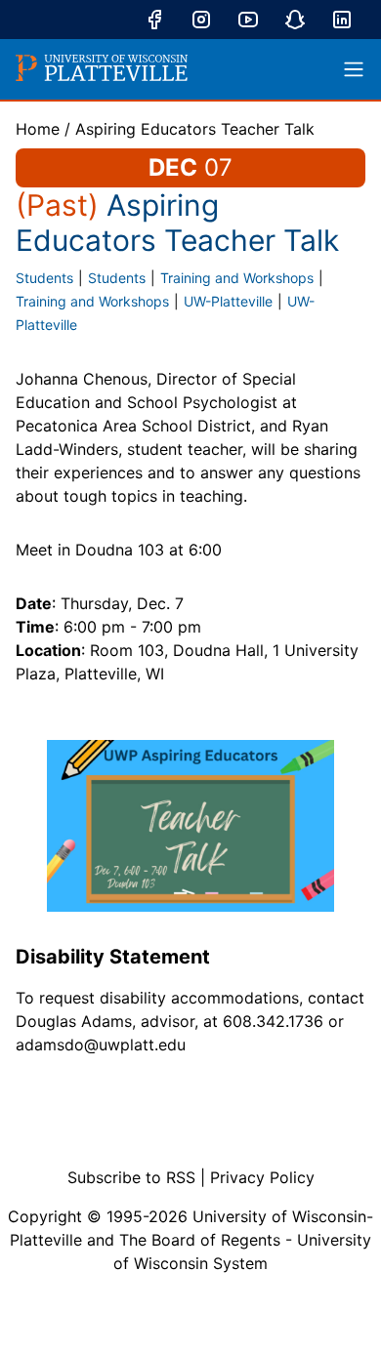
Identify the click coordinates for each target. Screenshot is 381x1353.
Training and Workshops (237, 277)
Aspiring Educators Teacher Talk (195, 129)
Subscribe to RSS (131, 1177)
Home (38, 129)
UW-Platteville (228, 301)
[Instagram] (201, 19)
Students (44, 277)
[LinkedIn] (342, 19)
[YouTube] (248, 19)
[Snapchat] (295, 19)
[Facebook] (154, 19)
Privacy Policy (262, 1177)
